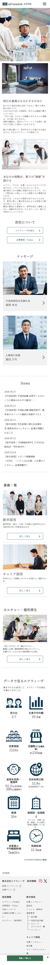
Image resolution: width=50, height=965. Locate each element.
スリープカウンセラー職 (38, 925)
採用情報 (6, 896)
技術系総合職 (37, 920)
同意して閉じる (25, 958)
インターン (36, 929)
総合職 (34, 916)
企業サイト (7, 889)
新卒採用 (30, 896)
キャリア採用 (33, 937)
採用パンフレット (10, 886)
